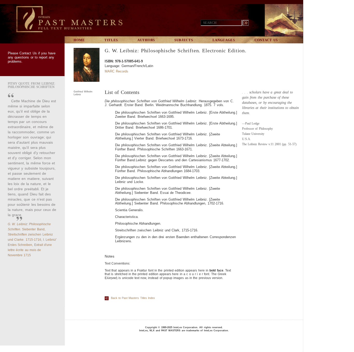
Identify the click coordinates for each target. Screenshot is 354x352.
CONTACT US (266, 40)
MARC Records (116, 71)
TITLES (111, 40)
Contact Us (28, 53)
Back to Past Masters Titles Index (132, 297)
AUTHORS (146, 40)
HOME (79, 40)
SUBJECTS (183, 40)
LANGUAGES (224, 40)
